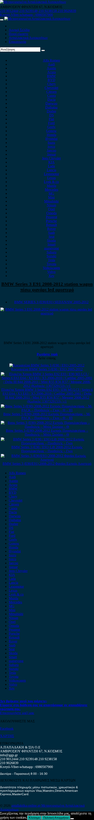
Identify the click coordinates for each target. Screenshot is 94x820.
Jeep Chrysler (51, 158)
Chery (51, 84)
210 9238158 (48, 11)
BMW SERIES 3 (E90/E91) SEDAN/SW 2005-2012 (51, 302)
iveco (51, 146)
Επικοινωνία (17, 42)
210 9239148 (28, 11)
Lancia (51, 170)
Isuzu (51, 142)
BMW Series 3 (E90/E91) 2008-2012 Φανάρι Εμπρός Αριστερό (47, 463)
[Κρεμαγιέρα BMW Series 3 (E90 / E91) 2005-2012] (46, 365)
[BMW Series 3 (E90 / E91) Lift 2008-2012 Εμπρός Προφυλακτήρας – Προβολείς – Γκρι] (47, 443)
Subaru (51, 252)
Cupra (51, 95)
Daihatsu (51, 107)
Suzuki (51, 256)
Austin (51, 68)
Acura (51, 72)
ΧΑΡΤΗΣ (7, 736)
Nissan (51, 205)
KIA (51, 162)
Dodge (51, 111)
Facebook (7, 728)
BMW (51, 76)
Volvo (51, 272)
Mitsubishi (51, 201)
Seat (51, 236)
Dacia (51, 99)
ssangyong (51, 248)
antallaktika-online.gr (26, 805)
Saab (51, 232)
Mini (51, 197)
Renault (51, 225)
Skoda (51, 240)
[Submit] (43, 50)
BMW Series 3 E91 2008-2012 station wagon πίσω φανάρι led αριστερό (47, 286)
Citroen (51, 92)
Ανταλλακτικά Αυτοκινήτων (28, 38)
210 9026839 (67, 11)
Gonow (51, 131)
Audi (51, 64)
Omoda (51, 213)
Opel (51, 209)
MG (51, 193)
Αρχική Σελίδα (19, 30)
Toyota (51, 264)
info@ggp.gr (9, 755)
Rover (51, 229)
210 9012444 (9, 11)
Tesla (51, 260)
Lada (51, 166)
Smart (51, 244)
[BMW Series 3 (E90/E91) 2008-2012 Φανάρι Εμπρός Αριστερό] (47, 460)
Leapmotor (51, 174)
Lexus (51, 178)
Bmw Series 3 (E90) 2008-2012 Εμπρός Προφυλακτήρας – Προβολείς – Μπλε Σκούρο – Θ (47, 432)
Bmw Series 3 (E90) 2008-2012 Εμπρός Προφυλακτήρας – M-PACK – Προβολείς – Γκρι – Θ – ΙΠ (47, 416)
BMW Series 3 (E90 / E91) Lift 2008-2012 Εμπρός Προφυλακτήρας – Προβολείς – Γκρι (46, 449)
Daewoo (51, 103)
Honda (51, 135)
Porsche (51, 221)
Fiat (51, 119)
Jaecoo (51, 150)
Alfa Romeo (51, 60)
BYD (51, 80)
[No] (72, 818)
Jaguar (51, 154)
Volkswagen (51, 268)
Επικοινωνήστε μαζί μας (17, 713)
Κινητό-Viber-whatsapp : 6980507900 (26, 15)
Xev (51, 276)
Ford (51, 123)
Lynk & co (51, 182)
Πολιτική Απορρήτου (56, 817)
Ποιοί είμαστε (18, 34)
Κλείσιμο (34, 817)
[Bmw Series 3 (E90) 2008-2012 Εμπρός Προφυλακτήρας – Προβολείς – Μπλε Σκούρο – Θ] (47, 426)
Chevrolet (51, 88)
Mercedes (51, 189)
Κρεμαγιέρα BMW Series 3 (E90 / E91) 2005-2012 (47, 369)
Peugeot (51, 217)
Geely (51, 127)
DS (51, 115)
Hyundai (51, 139)
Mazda (51, 185)
